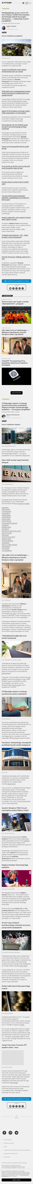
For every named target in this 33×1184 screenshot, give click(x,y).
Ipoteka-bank (6, 527)
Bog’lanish (7, 1162)
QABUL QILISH (16, 1180)
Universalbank (7, 550)
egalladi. (27, 841)
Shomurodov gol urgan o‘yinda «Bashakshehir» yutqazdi (15, 303)
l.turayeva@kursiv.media (12, 29)
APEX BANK (6, 509)
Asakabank (6, 543)
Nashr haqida (8, 1144)
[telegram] (16, 1138)
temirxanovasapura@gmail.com (13, 417)
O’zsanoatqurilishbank (9, 523)
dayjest (4, 32)
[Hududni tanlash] (23, 3)
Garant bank (6, 519)
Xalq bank (5, 535)
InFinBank (5, 529)
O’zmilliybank (6, 511)
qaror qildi (26, 899)
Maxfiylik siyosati (9, 1148)
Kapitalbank (6, 547)
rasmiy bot (15, 685)
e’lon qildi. (12, 613)
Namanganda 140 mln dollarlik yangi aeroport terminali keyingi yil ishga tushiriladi (15, 127)
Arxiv (5, 1151)
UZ (26, 3)
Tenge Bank (6, 513)
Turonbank (5, 549)
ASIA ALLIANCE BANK (9, 545)
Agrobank (5, 507)
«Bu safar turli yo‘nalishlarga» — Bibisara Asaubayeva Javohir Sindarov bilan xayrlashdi (15, 332)
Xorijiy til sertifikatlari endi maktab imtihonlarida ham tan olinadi (14, 70)
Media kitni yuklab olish (10, 1158)
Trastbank (5, 525)
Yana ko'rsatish (16, 393)
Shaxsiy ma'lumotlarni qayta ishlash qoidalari (17, 1155)
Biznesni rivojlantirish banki (11, 531)
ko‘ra (11, 736)
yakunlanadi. (6, 673)
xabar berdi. (11, 784)
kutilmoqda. (14, 1088)
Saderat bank (6, 539)
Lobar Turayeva (11, 26)
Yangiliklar (5, 8)
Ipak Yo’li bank (7, 533)
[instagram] (10, 1138)
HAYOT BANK (6, 521)
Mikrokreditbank (7, 541)
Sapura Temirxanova (12, 415)
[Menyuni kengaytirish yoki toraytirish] (30, 3)
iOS (24, 679)
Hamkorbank (6, 515)
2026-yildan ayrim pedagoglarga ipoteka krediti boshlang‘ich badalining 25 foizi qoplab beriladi (16, 93)
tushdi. (22, 1025)
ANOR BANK (6, 517)
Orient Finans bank (8, 537)
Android (18, 679)
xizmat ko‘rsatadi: (23, 503)
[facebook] (4, 1138)
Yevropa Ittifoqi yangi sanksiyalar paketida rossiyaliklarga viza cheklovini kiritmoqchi (15, 198)
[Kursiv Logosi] (7, 2)
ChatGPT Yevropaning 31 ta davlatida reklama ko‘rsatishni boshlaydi (15, 363)
